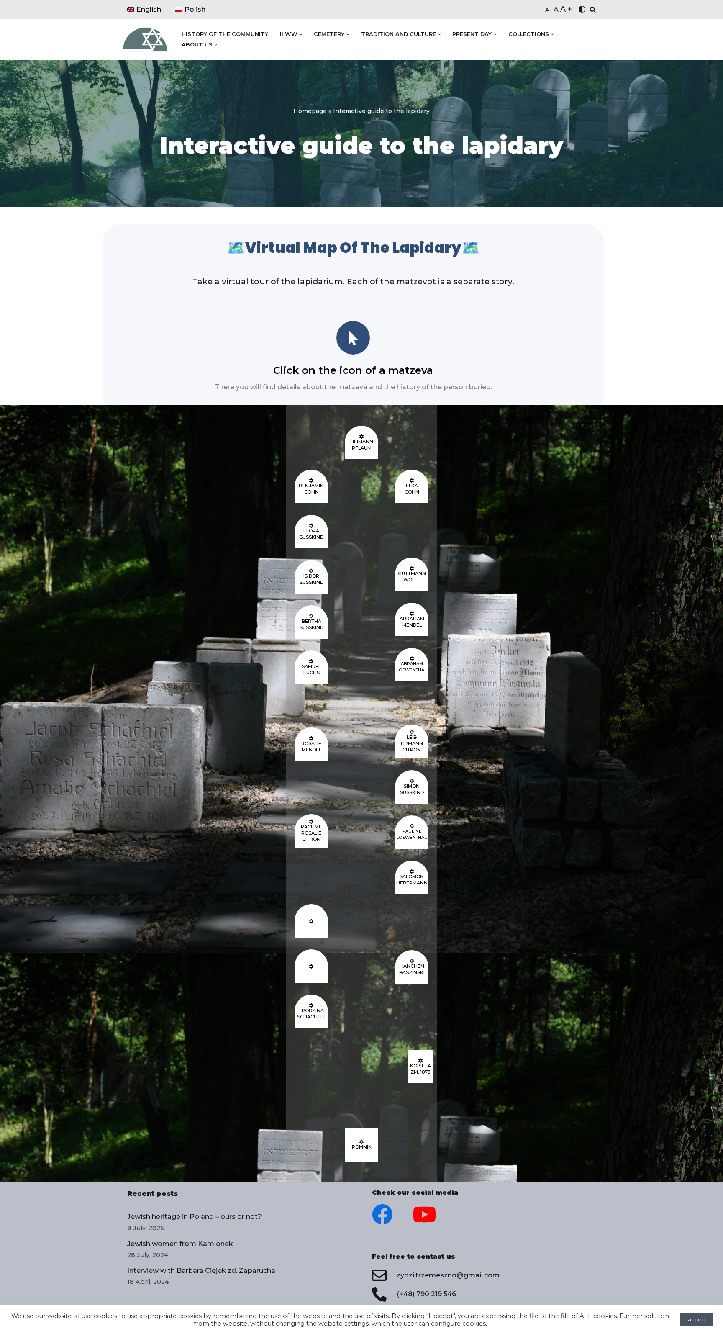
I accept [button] (696, 1319)
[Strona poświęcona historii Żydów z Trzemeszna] (145, 39)
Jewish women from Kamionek (180, 1244)
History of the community (225, 34)
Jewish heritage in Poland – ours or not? (194, 1217)
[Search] (593, 9)
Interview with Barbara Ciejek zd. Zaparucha (201, 1271)
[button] (301, 34)
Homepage (310, 111)
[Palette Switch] (582, 9)
